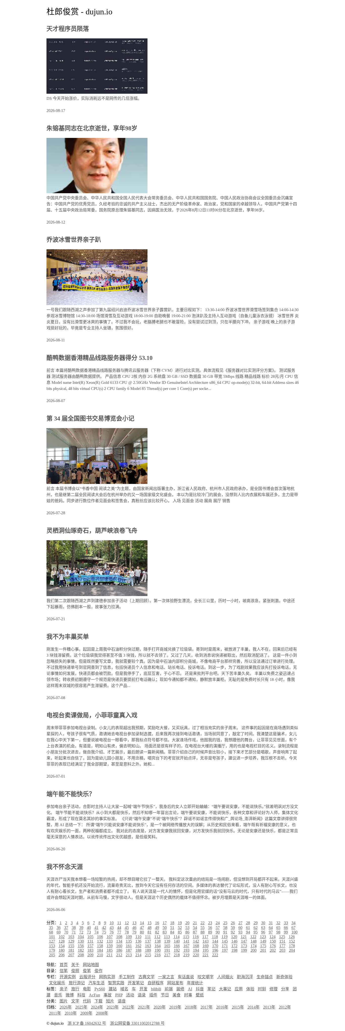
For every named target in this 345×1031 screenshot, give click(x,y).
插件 (153, 995)
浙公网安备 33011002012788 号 (137, 1023)
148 (254, 941)
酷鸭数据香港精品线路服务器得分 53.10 (99, 358)
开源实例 (68, 977)
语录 (142, 995)
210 (100, 955)
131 (90, 941)
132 (100, 941)
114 (177, 937)
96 (263, 932)
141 (186, 941)
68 (51, 932)
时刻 (262, 989)
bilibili (156, 989)
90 (218, 932)
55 (203, 927)
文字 (75, 1001)
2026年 (66, 1007)
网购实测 (107, 977)
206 (62, 955)
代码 (87, 1001)
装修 (180, 989)
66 (286, 927)
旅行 (75, 989)
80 (142, 932)
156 (81, 946)
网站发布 (175, 983)
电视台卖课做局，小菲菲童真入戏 (91, 715)
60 (240, 927)
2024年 (97, 1007)
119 (224, 937)
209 (90, 955)
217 (167, 955)
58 (225, 927)
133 (110, 941)
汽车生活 (96, 983)
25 (225, 923)
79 (134, 932)
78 (127, 932)
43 (112, 927)
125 (282, 937)
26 (233, 923)
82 (157, 932)
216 (158, 955)
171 (225, 946)
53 (187, 927)
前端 (169, 989)
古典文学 (146, 977)
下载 (98, 1001)
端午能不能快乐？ (70, 794)
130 (81, 941)
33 (286, 923)
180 (62, 950)
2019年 (175, 1007)
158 (100, 946)
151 (282, 941)
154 (62, 946)
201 (263, 950)
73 (89, 932)
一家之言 (166, 977)
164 (158, 946)
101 (52, 937)
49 (157, 927)
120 (234, 937)
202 (273, 950)
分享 (285, 989)
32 (278, 923)
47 (142, 927)
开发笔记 (136, 983)
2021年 (144, 1007)
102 (62, 937)
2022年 (128, 1007)
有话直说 (186, 977)
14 (142, 923)
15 (149, 923)
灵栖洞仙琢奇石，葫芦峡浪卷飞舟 (91, 530)
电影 (87, 989)
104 (81, 937)
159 (110, 946)
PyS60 (99, 989)
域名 (124, 989)
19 (180, 923)
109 (129, 937)
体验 (250, 989)
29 (256, 923)
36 (59, 927)
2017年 (207, 1007)
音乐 (58, 995)
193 (186, 950)
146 (234, 941)
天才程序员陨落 (67, 29)
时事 (188, 995)
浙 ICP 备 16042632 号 (87, 1023)
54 (195, 927)
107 (110, 937)
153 (52, 946)
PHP (118, 995)
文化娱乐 (57, 983)
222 (215, 955)
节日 (165, 995)
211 (110, 955)
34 (293, 923)
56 (210, 927)
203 (282, 950)
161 (129, 946)
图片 (64, 1001)
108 (119, 937)
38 (74, 927)
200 (254, 950)
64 (271, 927)
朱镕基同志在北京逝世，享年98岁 (91, 128)
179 (52, 950)
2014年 (254, 1007)
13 (134, 923)
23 (210, 923)
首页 (64, 965)
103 (71, 937)
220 (196, 955)
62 (256, 927)
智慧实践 (116, 983)
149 (263, 941)
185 (110, 950)
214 (138, 955)
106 (100, 937)
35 (51, 927)
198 (234, 950)
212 (119, 955)
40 (89, 927)
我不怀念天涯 (64, 867)
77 (119, 932)
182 (81, 950)
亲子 (64, 989)
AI (190, 989)
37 (66, 927)
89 (210, 932)
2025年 (81, 1007)
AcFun (94, 995)
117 (205, 937)
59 (233, 927)
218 (177, 955)
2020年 (160, 1007)
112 (157, 937)
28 (248, 923)
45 (127, 927)
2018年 (191, 1007)
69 (59, 932)
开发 (143, 989)
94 (248, 932)
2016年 (222, 1007)
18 (172, 923)
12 (127, 923)
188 (138, 950)
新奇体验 (284, 977)
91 (225, 932)
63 (263, 927)
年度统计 (195, 983)
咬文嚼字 (206, 977)
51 (172, 927)
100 (294, 932)
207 (71, 955)
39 (81, 927)
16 (157, 923)
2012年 (285, 1007)
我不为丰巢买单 (67, 636)
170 (215, 946)
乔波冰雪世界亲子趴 (73, 239)
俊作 (98, 971)
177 (282, 946)
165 (167, 946)
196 (215, 950)
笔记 (211, 989)
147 (244, 941)
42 (104, 927)
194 (196, 950)
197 (225, 950)
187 (129, 950)
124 (272, 937)
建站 (113, 989)
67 (293, 927)
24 (218, 923)
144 (215, 941)
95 (256, 932)
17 (165, 923)
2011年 (55, 1013)
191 (167, 950)
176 (273, 946)
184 (100, 950)
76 (112, 932)
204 (292, 950)
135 (129, 941)
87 (195, 932)
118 (215, 937)
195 (206, 950)
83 (165, 932)
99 (286, 932)
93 (240, 932)
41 (96, 927)
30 (263, 923)
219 (186, 955)
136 (138, 941)
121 (244, 937)
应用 (239, 989)
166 (177, 946)
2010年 (71, 1013)
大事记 (225, 989)
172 (234, 946)
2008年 (102, 1013)
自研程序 (155, 983)
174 (254, 946)
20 (187, 923)
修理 (273, 989)
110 (138, 937)
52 (180, 927)
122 (253, 937)
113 (167, 937)
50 (165, 927)
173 (244, 946)
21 (195, 923)
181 (71, 950)
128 (62, 941)
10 (112, 923)
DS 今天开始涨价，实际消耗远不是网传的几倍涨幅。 (94, 98)
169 (206, 946)
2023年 (113, 1007)
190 (158, 950)
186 (119, 950)
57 (218, 927)
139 (167, 941)
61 (248, 927)
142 (196, 941)
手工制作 (127, 977)
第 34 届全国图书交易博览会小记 (90, 418)
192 (177, 950)
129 (71, 941)
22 (203, 923)
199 (244, 950)
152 (292, 941)
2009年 (86, 1013)
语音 (122, 1001)
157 (90, 946)
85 (180, 932)
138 (158, 941)
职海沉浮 (245, 977)
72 (81, 932)
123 (263, 937)
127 (52, 941)
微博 (70, 995)
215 (148, 955)
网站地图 (91, 965)
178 (292, 946)
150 (273, 941)
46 (134, 927)
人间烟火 (225, 977)
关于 (75, 965)
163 (148, 946)
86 (187, 932)
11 (119, 923)
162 (138, 946)
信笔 (64, 971)
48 (149, 927)
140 (177, 941)
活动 (130, 995)
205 (52, 955)
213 (129, 955)
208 (81, 955)
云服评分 (87, 977)
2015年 (238, 1007)
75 (104, 932)
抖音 (200, 989)
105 (90, 937)
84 (172, 932)
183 (90, 950)
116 (196, 937)
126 (292, 937)
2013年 (269, 1007)
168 (196, 946)
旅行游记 (77, 983)
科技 (81, 995)
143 (206, 941)
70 (66, 932)
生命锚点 (265, 977)
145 (225, 941)
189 (148, 950)
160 (119, 946)
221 (206, 955)
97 (271, 932)
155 (71, 946)
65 (278, 927)
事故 (108, 995)
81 (149, 932)
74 (96, 932)
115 (186, 937)
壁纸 (200, 995)
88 (203, 932)
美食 (177, 995)
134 (119, 941)
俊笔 (87, 971)
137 (148, 941)
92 (233, 932)
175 (263, 946)
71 (74, 932)
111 (148, 937)
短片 (110, 1001)
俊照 (75, 971)
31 (271, 923)
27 (240, 923)
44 (119, 927)
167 (186, 946)
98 (278, 932)
